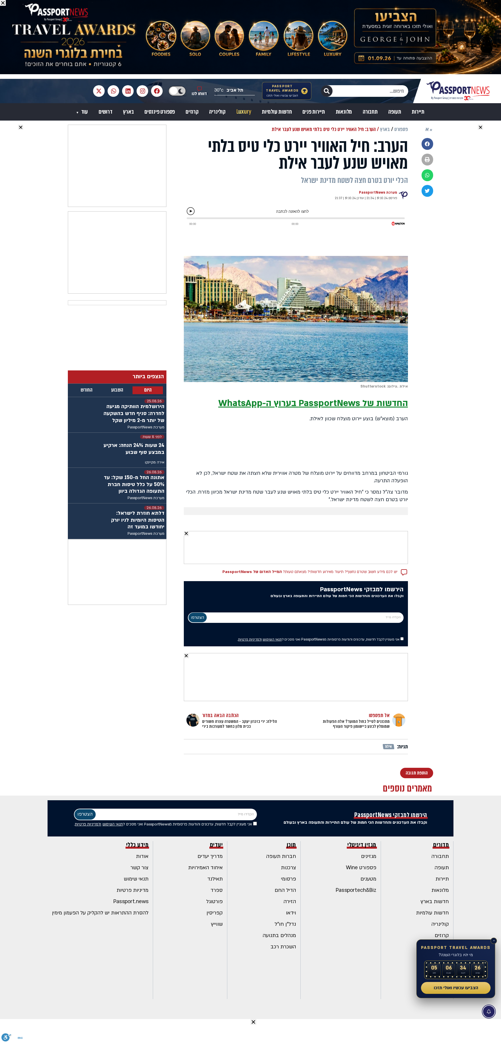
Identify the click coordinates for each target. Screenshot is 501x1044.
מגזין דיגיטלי (361, 845)
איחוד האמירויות (205, 867)
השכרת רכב (283, 946)
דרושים (105, 111)
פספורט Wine (361, 867)
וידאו (291, 913)
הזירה (290, 901)
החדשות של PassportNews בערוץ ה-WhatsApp (313, 403)
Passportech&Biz (356, 890)
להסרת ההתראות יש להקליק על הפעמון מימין (100, 913)
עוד (84, 111)
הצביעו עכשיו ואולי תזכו (456, 988)
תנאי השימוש (272, 639)
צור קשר (139, 867)
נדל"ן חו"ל (285, 924)
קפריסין (214, 913)
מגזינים (368, 856)
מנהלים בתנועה (279, 935)
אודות (142, 856)
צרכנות (288, 867)
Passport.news (130, 901)
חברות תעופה (281, 856)
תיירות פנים (313, 111)
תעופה (394, 111)
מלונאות (344, 111)
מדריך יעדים (210, 856)
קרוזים (192, 111)
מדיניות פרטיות (132, 890)
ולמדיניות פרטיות (250, 639)
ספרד (216, 890)
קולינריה (217, 111)
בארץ (128, 111)
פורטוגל (214, 901)
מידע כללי (137, 845)
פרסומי (288, 879)
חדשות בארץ (435, 901)
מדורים (441, 845)
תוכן (291, 845)
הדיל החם (285, 890)
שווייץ (217, 924)
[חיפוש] (327, 91)
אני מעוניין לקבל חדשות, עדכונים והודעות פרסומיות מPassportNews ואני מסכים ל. (318, 639)
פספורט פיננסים (159, 111)
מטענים (368, 879)
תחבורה (370, 111)
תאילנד (215, 879)
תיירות (418, 111)
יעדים (216, 845)
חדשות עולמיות (277, 111)
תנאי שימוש (136, 879)
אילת (389, 746)
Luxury (243, 111)
